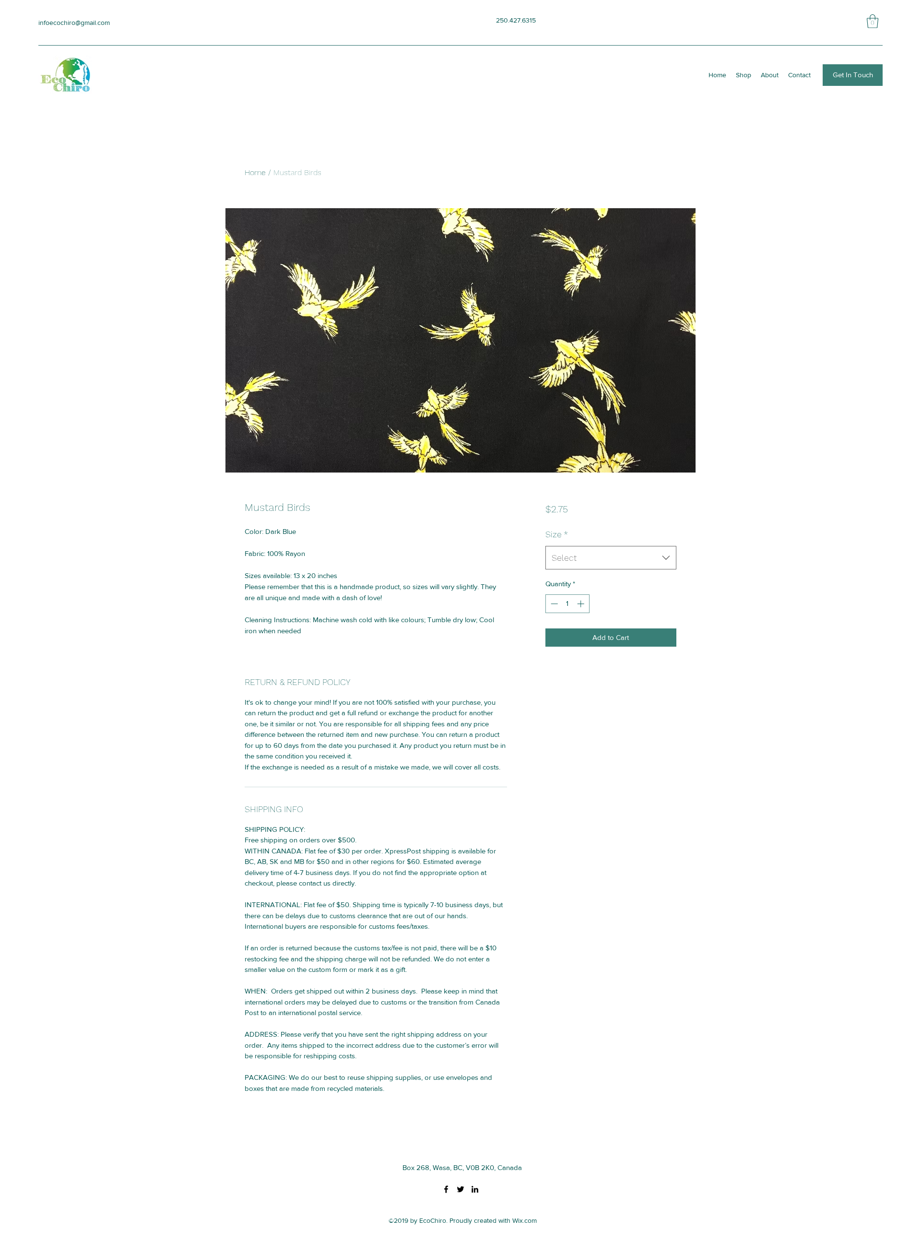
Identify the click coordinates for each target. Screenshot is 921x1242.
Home (255, 172)
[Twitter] (460, 1189)
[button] (872, 21)
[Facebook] (446, 1189)
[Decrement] (553, 604)
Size (556, 534)
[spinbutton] (567, 604)
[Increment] (581, 604)
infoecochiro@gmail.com (74, 22)
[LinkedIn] (475, 1189)
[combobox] (610, 558)
